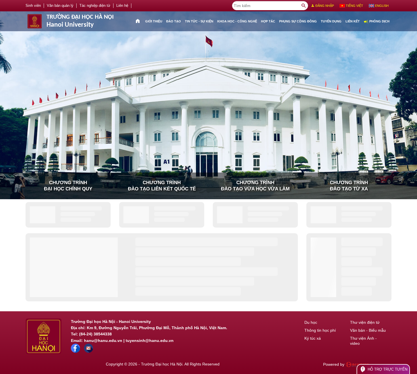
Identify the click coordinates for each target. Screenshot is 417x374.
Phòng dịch (376, 21)
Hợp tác (268, 21)
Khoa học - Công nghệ (237, 21)
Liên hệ (122, 6)
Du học (310, 322)
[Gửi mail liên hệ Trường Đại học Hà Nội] (88, 351)
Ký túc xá (312, 338)
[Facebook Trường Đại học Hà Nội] (75, 351)
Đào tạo (173, 21)
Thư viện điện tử (365, 322)
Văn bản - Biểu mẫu (368, 330)
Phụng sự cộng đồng (298, 21)
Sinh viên (33, 6)
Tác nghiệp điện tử (94, 6)
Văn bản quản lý (60, 6)
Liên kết (353, 21)
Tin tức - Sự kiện (199, 21)
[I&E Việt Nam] (357, 364)
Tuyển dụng (331, 21)
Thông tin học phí (320, 330)
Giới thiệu (153, 21)
